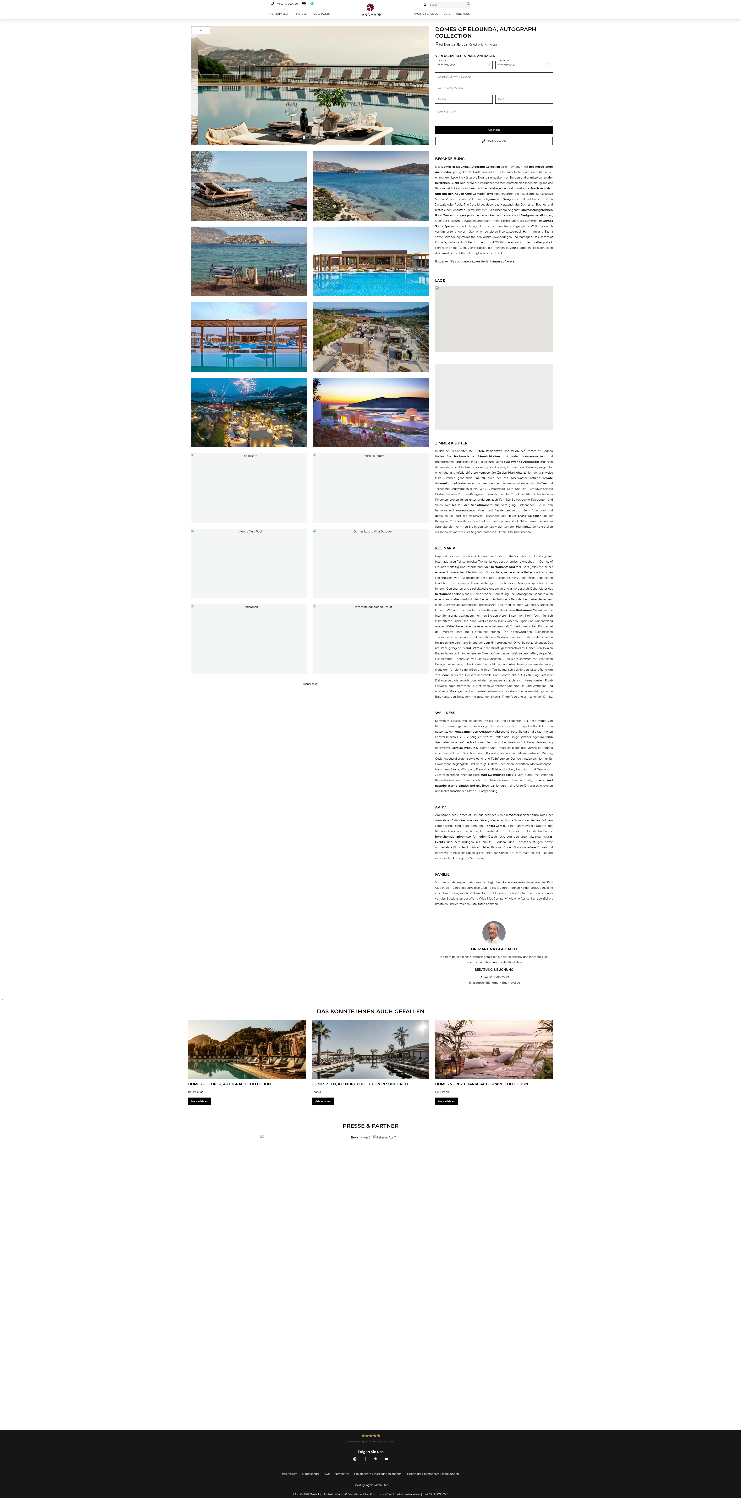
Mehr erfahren (199, 1101)
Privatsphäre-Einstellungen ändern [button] (377, 1474)
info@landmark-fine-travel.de (400, 1494)
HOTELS (301, 13)
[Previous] (195, 85)
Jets (447, 13)
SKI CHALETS (321, 13)
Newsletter (342, 1474)
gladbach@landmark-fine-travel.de (496, 982)
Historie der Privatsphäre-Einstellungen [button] (432, 1474)
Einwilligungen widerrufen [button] (370, 1485)
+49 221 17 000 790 (287, 3)
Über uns (463, 13)
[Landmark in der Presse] (314, 1150)
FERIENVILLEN (279, 13)
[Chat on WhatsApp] (311, 3)
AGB (327, 1474)
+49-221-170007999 (496, 977)
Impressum (290, 1474)
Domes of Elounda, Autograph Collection (470, 166)
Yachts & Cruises (426, 13)
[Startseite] (370, 10)
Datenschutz (310, 1474)
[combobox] (448, 5)
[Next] (425, 85)
